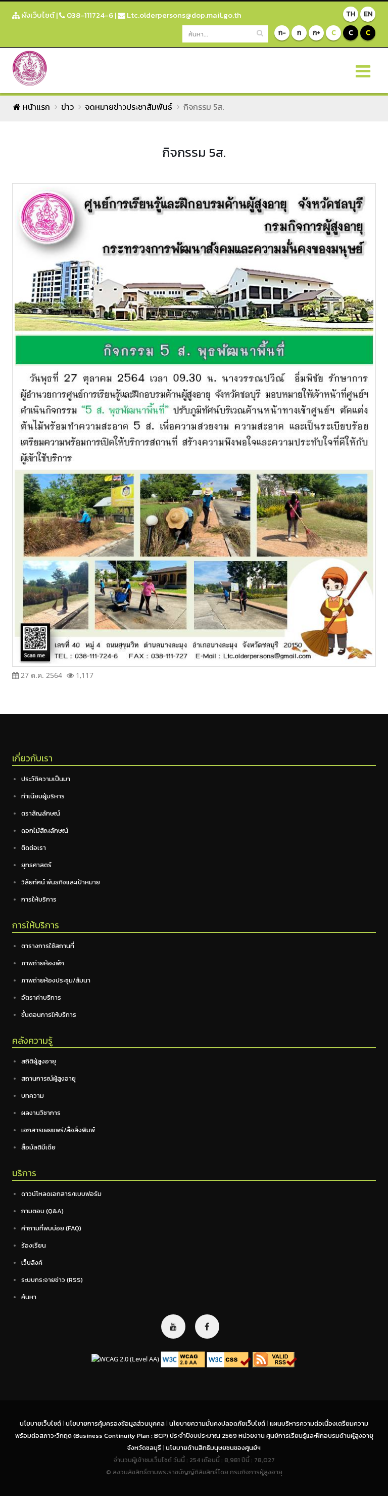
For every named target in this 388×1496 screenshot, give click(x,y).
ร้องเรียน (33, 1245)
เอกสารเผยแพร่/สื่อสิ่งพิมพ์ (58, 1130)
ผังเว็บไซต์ (37, 15)
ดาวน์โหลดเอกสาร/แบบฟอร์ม (61, 1194)
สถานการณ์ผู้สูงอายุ (48, 1078)
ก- (282, 32)
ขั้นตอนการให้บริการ (48, 1014)
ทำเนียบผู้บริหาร (43, 796)
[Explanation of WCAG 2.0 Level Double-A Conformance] (183, 1359)
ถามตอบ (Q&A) (42, 1211)
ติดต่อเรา (33, 847)
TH (350, 14)
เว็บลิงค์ (31, 1262)
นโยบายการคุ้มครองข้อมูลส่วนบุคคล (116, 1423)
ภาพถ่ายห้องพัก (42, 963)
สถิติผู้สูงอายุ (38, 1061)
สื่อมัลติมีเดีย (38, 1147)
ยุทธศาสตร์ (36, 865)
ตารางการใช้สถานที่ (47, 946)
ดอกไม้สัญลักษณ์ (44, 830)
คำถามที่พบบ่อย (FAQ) (51, 1228)
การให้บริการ (39, 899)
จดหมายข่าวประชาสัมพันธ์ (128, 107)
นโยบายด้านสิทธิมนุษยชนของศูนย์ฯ (213, 1447)
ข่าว (67, 107)
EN (368, 14)
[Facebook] (207, 1326)
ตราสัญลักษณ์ (40, 813)
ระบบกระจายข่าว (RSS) (52, 1280)
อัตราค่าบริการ (41, 997)
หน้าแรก (35, 107)
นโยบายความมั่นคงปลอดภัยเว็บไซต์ (218, 1423)
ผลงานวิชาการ (41, 1113)
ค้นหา (28, 1297)
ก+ (316, 32)
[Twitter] (173, 1326)
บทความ (32, 1095)
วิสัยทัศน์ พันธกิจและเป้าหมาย (60, 882)
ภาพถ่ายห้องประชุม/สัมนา (55, 980)
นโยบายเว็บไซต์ (41, 1423)
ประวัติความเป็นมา (45, 779)
